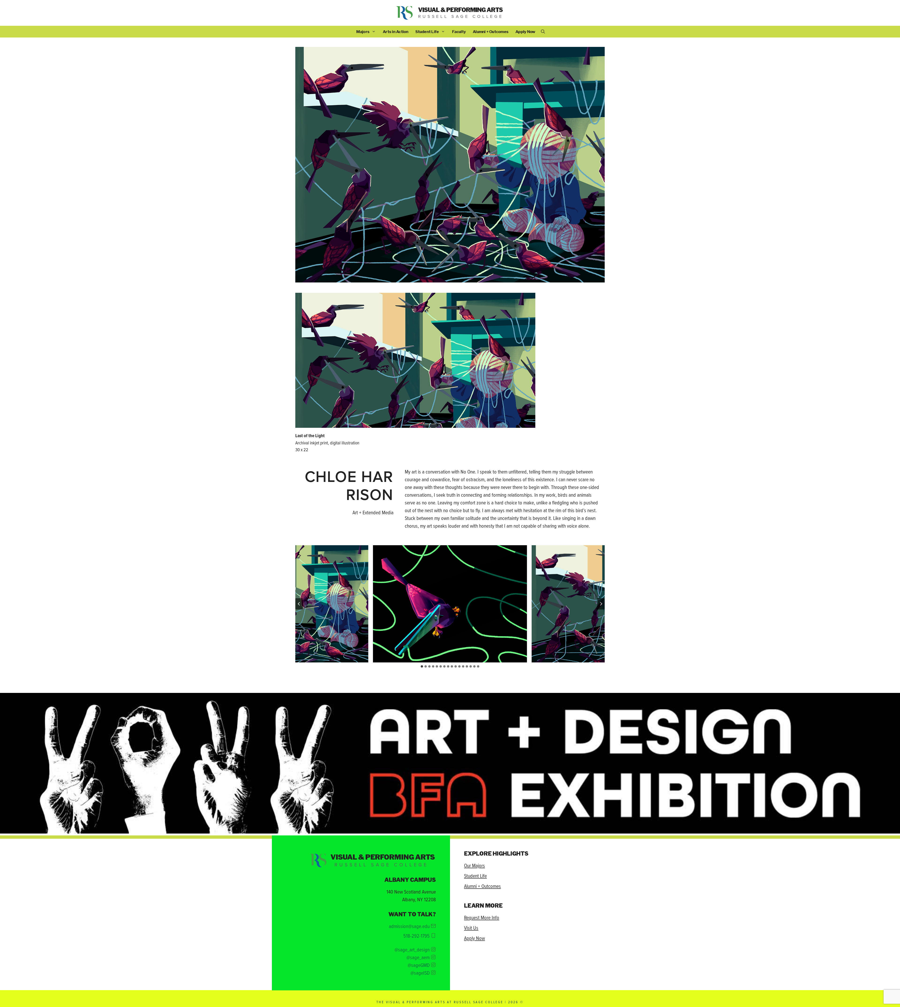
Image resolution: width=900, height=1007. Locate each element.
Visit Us (471, 927)
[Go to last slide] (299, 603)
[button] (543, 32)
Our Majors (474, 865)
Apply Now (525, 31)
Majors (362, 31)
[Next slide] (601, 603)
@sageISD (420, 972)
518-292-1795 (416, 935)
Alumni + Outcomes (490, 31)
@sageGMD (419, 965)
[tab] (422, 666)
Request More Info (481, 917)
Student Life (427, 31)
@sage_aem (418, 957)
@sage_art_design (412, 949)
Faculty (459, 31)
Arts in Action (395, 31)
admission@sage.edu (409, 926)
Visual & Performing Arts (460, 9)
